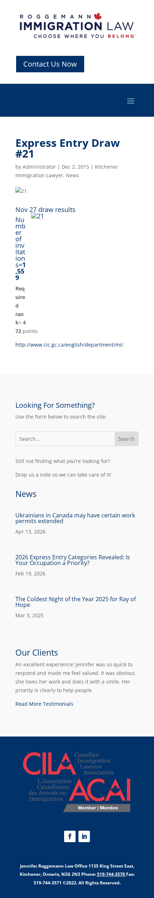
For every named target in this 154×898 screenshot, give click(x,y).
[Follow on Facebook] (70, 836)
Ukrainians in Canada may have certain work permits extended (75, 518)
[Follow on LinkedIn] (84, 836)
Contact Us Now (50, 64)
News (72, 175)
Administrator (39, 166)
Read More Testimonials (44, 703)
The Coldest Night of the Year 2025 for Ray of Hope (75, 602)
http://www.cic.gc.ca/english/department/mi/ (69, 344)
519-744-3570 (111, 874)
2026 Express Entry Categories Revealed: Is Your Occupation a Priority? (72, 560)
